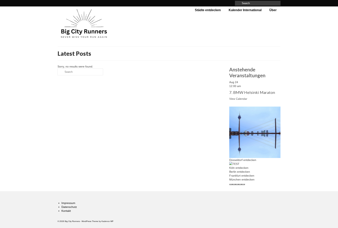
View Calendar (238, 98)
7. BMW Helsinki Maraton (252, 92)
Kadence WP (107, 221)
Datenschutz (69, 206)
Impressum (68, 203)
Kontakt (66, 210)
